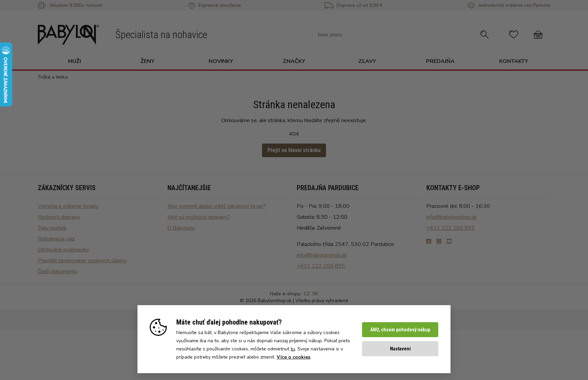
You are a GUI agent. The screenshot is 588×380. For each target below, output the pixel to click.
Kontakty (513, 61)
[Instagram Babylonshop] (439, 241)
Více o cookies (293, 357)
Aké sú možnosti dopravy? (198, 217)
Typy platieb (52, 228)
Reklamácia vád (56, 239)
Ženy (147, 61)
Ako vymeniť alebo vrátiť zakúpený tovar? (216, 206)
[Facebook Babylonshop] (428, 241)
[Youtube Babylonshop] (449, 241)
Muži (74, 61)
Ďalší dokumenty (58, 271)
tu (293, 349)
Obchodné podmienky (63, 249)
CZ (307, 294)
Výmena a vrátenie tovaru (68, 206)
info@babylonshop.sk (322, 255)
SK (315, 294)
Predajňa (440, 61)
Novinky (221, 61)
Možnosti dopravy (59, 217)
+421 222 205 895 (321, 266)
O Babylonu (181, 228)
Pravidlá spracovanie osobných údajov (82, 260)
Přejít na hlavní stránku (294, 150)
